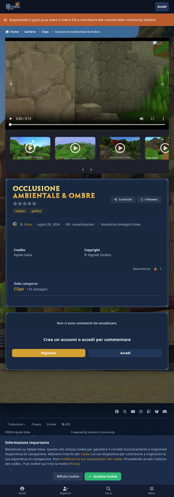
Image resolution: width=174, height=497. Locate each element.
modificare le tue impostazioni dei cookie (91, 459)
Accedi (125, 353)
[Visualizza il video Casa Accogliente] (120, 148)
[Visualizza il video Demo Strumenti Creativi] (75, 148)
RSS (67, 424)
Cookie (51, 424)
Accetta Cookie (105, 476)
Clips (19, 289)
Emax (28, 224)
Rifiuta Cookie (68, 476)
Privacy (36, 424)
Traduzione (16, 424)
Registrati (48, 353)
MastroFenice (141, 269)
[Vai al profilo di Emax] (15, 224)
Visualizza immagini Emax (120, 224)
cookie (85, 454)
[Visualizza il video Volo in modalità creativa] (30, 148)
